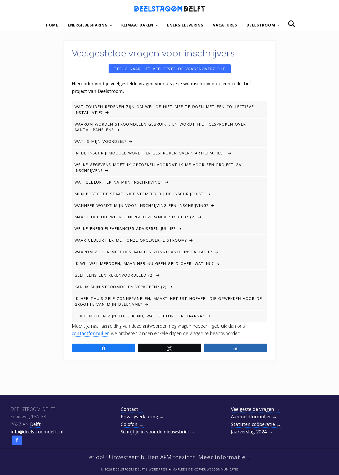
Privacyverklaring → (142, 416)
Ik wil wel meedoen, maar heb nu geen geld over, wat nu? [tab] (144, 263)
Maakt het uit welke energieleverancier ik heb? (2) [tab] (135, 216)
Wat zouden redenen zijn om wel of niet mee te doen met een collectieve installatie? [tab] (164, 109)
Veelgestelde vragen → (255, 409)
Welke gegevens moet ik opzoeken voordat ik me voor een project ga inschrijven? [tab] (157, 167)
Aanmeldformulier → (254, 416)
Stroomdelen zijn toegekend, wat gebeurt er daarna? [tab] (139, 315)
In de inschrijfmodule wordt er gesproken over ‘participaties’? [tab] (150, 153)
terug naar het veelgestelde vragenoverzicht (169, 68)
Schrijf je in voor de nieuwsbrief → (158, 431)
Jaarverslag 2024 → (252, 431)
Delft (35, 424)
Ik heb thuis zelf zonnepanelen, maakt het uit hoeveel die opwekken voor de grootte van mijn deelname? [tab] (168, 301)
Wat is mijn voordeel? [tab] (100, 141)
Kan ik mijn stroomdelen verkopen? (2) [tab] (120, 286)
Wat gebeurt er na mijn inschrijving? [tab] (118, 182)
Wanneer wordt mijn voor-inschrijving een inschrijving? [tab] (141, 205)
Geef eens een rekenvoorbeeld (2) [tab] (114, 275)
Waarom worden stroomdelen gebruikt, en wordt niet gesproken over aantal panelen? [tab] (160, 127)
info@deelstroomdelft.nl (37, 431)
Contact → (132, 409)
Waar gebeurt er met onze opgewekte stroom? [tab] (130, 240)
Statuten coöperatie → (256, 424)
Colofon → (132, 424)
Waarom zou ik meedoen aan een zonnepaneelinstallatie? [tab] (143, 251)
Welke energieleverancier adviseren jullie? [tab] (125, 228)
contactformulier (90, 333)
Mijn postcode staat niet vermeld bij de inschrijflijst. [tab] (139, 193)
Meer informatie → (225, 457)
